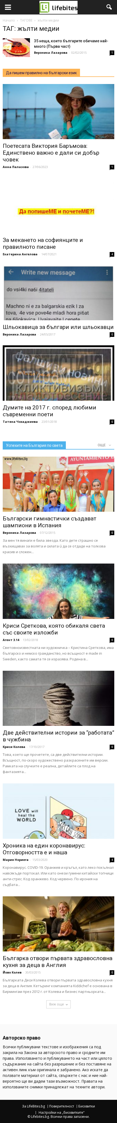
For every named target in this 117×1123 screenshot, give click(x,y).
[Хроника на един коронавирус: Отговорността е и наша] (58, 810)
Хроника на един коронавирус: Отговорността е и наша (44, 849)
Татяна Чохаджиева (20, 422)
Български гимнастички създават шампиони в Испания (49, 522)
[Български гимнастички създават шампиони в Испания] (58, 484)
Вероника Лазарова (50, 52)
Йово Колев (12, 972)
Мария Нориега (16, 860)
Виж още (56, 1004)
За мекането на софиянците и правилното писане (43, 243)
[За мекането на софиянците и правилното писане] (58, 205)
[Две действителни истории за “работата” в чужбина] (58, 698)
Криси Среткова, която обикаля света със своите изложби (54, 629)
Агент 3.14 (11, 640)
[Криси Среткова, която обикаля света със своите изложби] (58, 591)
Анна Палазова (16, 167)
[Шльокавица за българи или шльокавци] (58, 292)
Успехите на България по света (34, 445)
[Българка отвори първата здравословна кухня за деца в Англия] (58, 923)
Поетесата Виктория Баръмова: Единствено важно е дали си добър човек (51, 153)
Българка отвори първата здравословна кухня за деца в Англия (57, 961)
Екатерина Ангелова (20, 254)
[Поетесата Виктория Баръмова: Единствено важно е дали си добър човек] (58, 111)
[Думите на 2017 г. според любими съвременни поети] (58, 372)
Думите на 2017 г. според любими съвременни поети (49, 411)
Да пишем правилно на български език (41, 73)
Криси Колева (14, 747)
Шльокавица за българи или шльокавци (58, 327)
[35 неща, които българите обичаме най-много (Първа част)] (16, 47)
